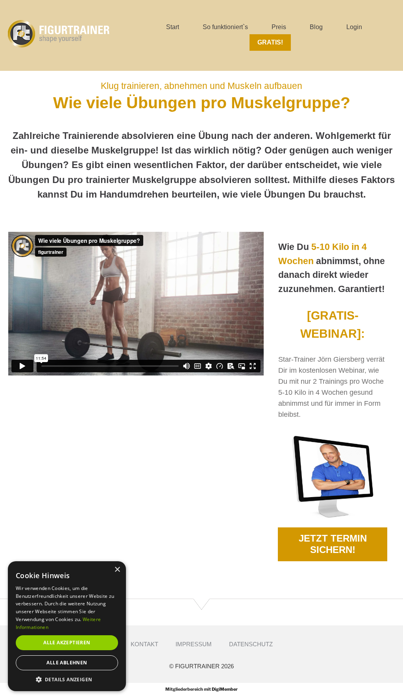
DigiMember (225, 689)
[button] (67, 679)
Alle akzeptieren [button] (66, 642)
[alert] (67, 626)
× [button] (117, 570)
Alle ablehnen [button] (66, 662)
